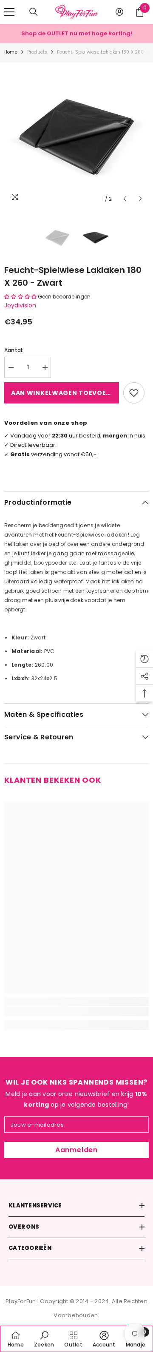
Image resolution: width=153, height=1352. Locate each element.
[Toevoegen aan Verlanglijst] (133, 392)
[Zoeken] (33, 12)
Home (10, 52)
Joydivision (20, 305)
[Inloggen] (119, 12)
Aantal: (14, 350)
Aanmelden (76, 1150)
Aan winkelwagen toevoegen (65, 393)
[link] (76, 1011)
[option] (76, 134)
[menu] (9, 12)
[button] (124, 198)
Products (37, 52)
